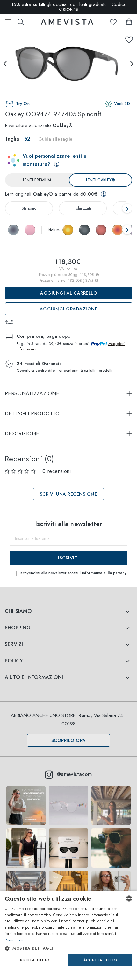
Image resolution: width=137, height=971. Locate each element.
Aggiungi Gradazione (69, 309)
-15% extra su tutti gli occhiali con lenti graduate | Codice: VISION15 (69, 7)
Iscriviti (68, 558)
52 (27, 138)
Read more (14, 940)
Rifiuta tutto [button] (34, 960)
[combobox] (129, 898)
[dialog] (68, 931)
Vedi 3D (122, 104)
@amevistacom (74, 774)
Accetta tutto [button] (100, 960)
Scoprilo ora (68, 740)
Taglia (12, 138)
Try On (23, 104)
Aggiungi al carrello (68, 293)
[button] (62, 948)
